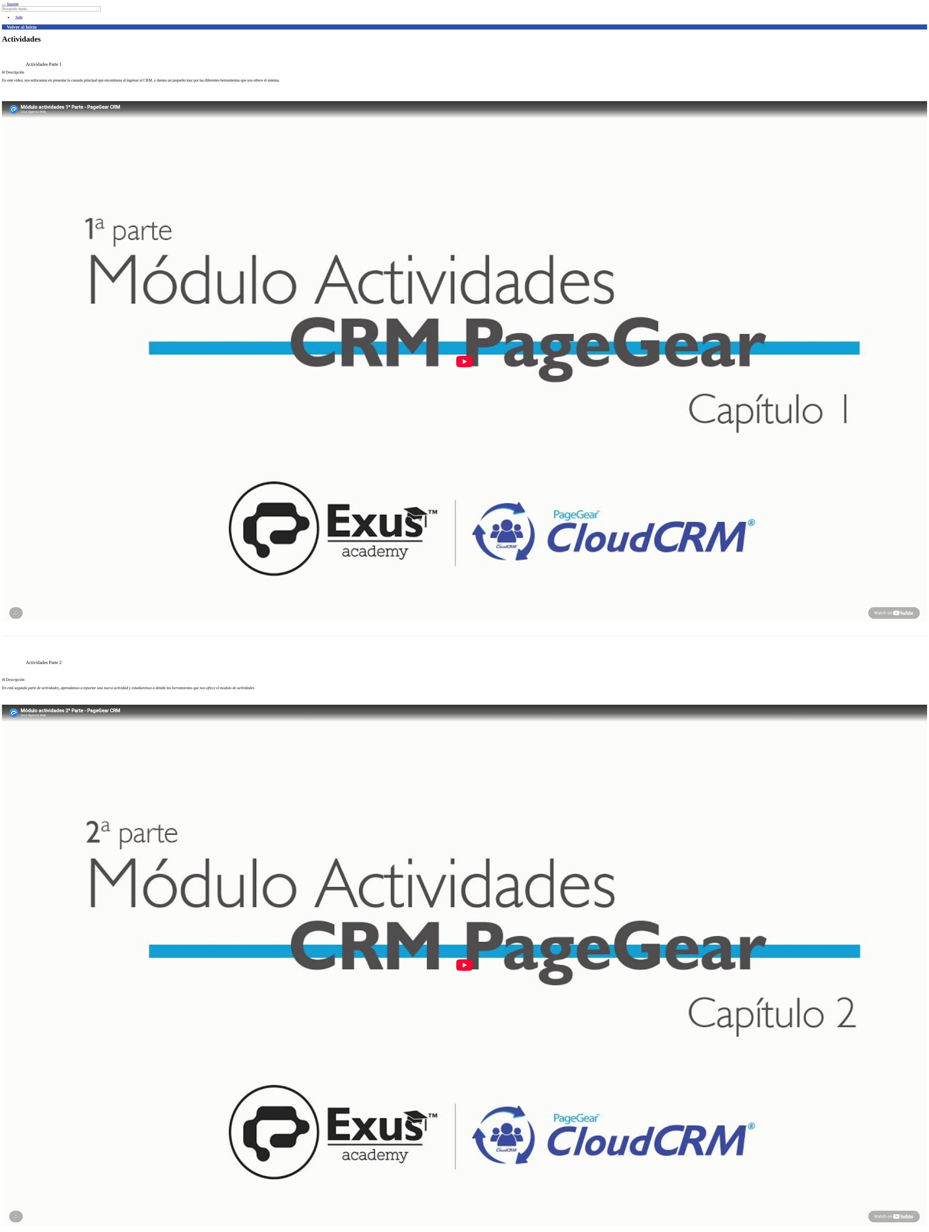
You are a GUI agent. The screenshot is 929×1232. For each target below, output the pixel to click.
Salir (18, 17)
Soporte (13, 4)
